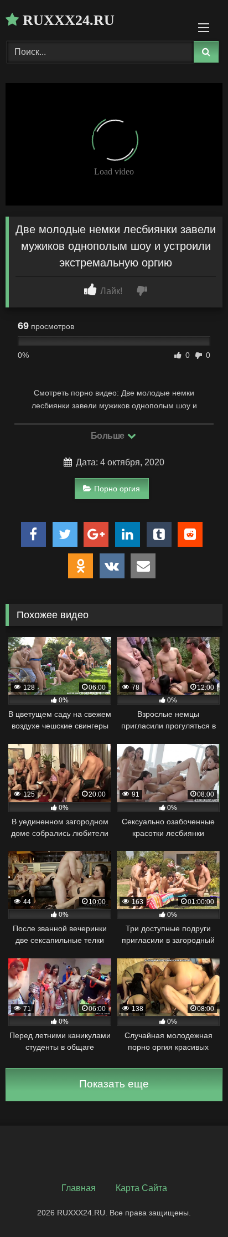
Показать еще (114, 1084)
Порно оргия (117, 488)
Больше (109, 435)
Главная (78, 1188)
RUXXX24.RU (67, 20)
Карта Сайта (141, 1188)
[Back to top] (194, 1204)
